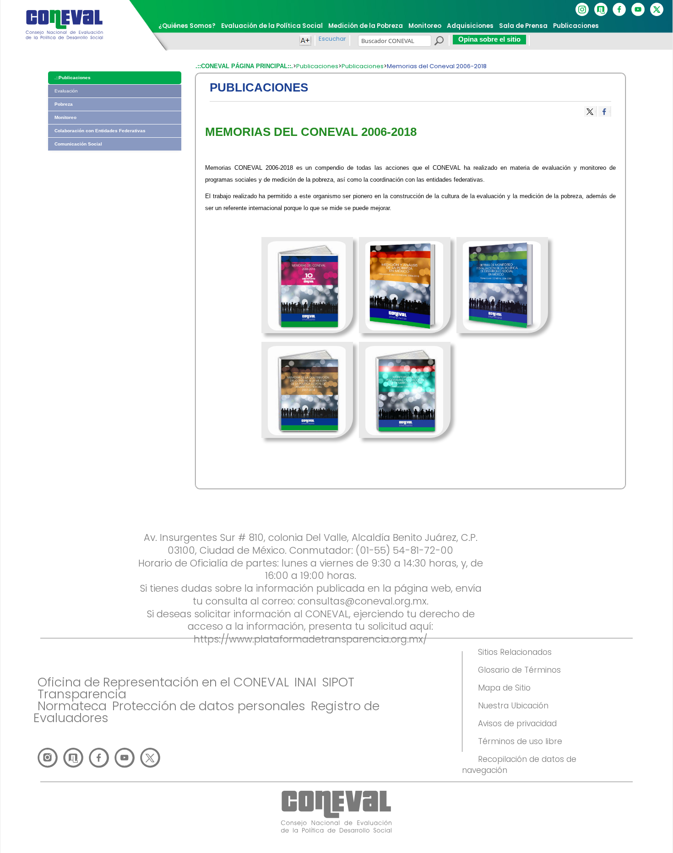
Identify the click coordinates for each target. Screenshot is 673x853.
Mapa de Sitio (504, 687)
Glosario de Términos (519, 669)
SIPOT (338, 682)
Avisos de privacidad (517, 723)
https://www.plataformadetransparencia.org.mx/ (310, 639)
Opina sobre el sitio (489, 39)
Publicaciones (317, 66)
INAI (305, 682)
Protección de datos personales (208, 705)
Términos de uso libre (520, 741)
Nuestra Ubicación (513, 705)
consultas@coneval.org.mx (362, 601)
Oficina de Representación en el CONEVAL (163, 682)
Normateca (72, 705)
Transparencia (82, 694)
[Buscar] (438, 42)
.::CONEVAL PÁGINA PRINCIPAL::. (244, 66)
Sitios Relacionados (515, 652)
